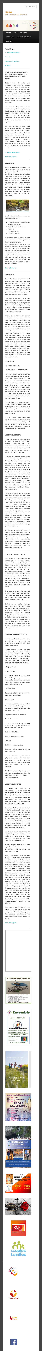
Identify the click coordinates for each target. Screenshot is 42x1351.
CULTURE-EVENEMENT (24, 37)
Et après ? (8, 65)
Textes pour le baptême (12, 61)
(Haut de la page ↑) (10, 157)
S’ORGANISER (10, 37)
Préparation (8, 57)
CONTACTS (9, 41)
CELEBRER (23, 33)
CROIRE (8, 33)
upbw (8, 12)
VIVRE (15, 33)
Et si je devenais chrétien (12, 52)
